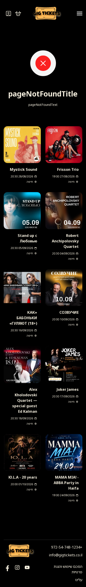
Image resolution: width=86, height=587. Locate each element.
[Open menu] (77, 13)
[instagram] (17, 573)
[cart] (18, 13)
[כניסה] (8, 13)
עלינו (78, 579)
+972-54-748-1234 (66, 547)
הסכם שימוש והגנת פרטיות (68, 569)
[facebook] (27, 573)
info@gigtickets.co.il (65, 555)
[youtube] (7, 573)
